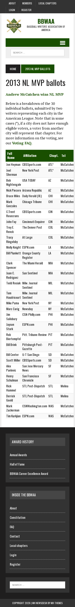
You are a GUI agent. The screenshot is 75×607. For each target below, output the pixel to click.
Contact (15, 536)
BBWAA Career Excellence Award (29, 473)
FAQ (12, 526)
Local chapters (47, 3)
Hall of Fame (17, 464)
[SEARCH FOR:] (37, 52)
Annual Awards (18, 454)
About (12, 3)
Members (27, 3)
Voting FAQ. (22, 143)
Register (26, 10)
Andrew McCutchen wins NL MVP (35, 94)
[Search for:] (37, 584)
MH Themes (57, 603)
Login (12, 10)
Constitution (17, 517)
